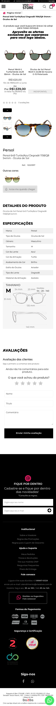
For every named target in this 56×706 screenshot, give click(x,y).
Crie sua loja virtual (10, 703)
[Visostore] (28, 6)
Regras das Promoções (28, 539)
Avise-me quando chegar (22, 189)
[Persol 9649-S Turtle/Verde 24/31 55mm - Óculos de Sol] (15, 55)
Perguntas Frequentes (28, 565)
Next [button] (7, 137)
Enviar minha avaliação (29, 433)
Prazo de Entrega (28, 569)
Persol (8, 150)
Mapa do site (28, 697)
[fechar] (29, 356)
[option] (15, 70)
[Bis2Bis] (13, 649)
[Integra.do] (13, 664)
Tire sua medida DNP (28, 561)
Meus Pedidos (28, 554)
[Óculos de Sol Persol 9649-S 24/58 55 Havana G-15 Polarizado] (40, 55)
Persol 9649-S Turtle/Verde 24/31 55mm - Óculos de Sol (15, 72)
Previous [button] (7, 110)
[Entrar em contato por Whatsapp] (49, 700)
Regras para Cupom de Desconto (28, 543)
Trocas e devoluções (28, 558)
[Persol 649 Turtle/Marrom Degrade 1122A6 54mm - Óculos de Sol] (12, 179)
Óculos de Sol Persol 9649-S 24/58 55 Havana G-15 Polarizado (40, 72)
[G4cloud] (32, 649)
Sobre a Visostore (28, 535)
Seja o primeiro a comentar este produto (21, 364)
